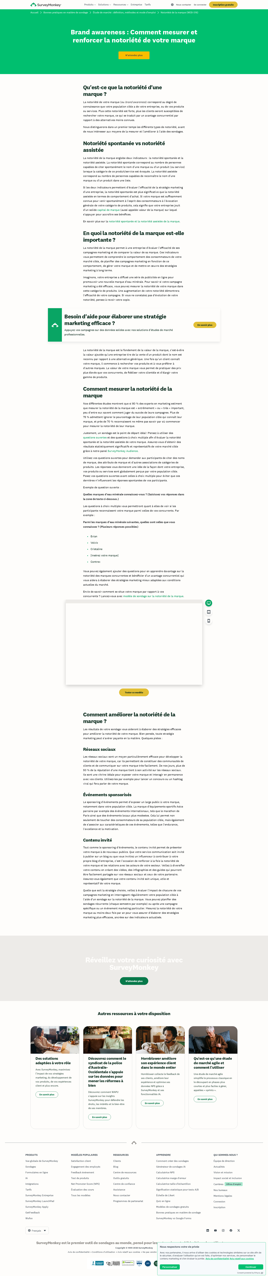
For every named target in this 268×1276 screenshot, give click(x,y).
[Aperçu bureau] (208, 603)
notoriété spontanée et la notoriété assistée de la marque (144, 221)
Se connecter (200, 4)
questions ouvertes (95, 437)
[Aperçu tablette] (208, 611)
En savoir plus (204, 324)
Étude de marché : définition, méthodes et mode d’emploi (124, 12)
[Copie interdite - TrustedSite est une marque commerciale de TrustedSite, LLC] (128, 1264)
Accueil (34, 12)
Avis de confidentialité (217, 1258)
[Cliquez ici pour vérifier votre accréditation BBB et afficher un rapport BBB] (97, 1264)
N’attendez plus (134, 55)
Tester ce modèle (134, 692)
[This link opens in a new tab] (208, 1230)
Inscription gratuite (223, 4)
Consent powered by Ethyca (248, 1273)
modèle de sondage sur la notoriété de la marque (153, 596)
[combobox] (37, 1230)
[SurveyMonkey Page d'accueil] (45, 5)
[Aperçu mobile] (208, 620)
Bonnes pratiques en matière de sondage (65, 12)
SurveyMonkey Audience (123, 451)
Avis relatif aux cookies (242, 1258)
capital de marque (108, 210)
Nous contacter (183, 4)
